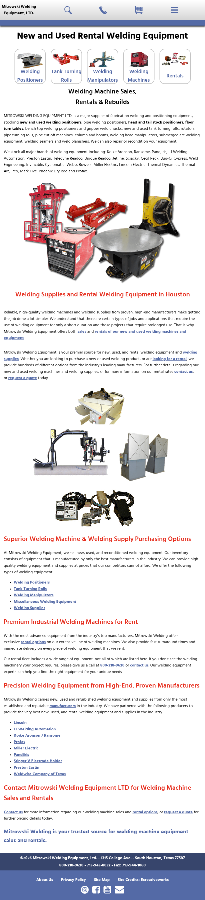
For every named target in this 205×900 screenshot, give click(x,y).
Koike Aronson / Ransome (37, 735)
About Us (44, 880)
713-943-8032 (98, 865)
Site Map (102, 880)
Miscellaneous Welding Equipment (45, 602)
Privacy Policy (73, 880)
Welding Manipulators (102, 76)
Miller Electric (26, 748)
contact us (183, 372)
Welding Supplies (29, 608)
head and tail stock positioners (155, 122)
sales (82, 331)
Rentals (175, 75)
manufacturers (63, 706)
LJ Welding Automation (35, 729)
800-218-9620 (112, 665)
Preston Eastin (26, 767)
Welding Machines (139, 76)
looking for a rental (169, 359)
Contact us (13, 812)
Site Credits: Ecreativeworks (143, 880)
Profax (19, 742)
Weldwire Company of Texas (40, 774)
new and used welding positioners (51, 122)
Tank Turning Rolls (66, 76)
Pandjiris (21, 755)
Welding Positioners (30, 76)
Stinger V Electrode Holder (38, 761)
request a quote (22, 378)
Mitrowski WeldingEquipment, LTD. (19, 10)
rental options (33, 642)
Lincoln (20, 723)
